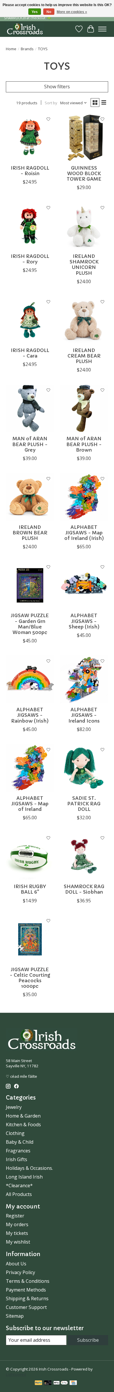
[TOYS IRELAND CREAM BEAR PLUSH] (84, 320)
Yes (35, 12)
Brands (27, 48)
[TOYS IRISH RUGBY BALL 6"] (30, 856)
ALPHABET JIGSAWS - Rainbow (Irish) (30, 715)
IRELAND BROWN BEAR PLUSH (30, 532)
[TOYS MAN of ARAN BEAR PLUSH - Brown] (84, 408)
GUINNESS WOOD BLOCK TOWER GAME (84, 173)
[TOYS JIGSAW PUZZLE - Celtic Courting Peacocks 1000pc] (30, 939)
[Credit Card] (73, 1383)
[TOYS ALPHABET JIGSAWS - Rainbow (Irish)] (30, 679)
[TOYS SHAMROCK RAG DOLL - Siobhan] (84, 856)
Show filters (57, 86)
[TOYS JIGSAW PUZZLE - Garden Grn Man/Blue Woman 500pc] (30, 585)
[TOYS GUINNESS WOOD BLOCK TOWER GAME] (84, 138)
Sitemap (15, 1316)
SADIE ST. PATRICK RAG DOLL (84, 803)
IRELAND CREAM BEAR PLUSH (84, 355)
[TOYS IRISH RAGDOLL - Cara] (30, 320)
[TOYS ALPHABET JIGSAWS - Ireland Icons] (84, 679)
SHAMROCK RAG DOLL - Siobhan (84, 889)
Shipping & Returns (27, 1298)
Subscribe (88, 1340)
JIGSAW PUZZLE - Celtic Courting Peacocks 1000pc (30, 978)
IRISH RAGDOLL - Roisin (30, 170)
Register (15, 1216)
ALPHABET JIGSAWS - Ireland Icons (84, 715)
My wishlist (18, 1242)
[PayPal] (38, 1383)
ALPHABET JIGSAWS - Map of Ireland (30, 803)
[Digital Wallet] (60, 1383)
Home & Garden (23, 1116)
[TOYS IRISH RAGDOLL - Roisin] (30, 138)
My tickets (17, 1233)
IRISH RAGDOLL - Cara (30, 353)
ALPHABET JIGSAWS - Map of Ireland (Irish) (84, 532)
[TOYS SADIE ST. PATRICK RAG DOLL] (84, 768)
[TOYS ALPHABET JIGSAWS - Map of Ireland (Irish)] (84, 497)
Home (11, 48)
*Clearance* (19, 1185)
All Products (19, 1194)
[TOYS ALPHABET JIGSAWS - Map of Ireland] (30, 768)
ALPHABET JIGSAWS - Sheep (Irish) (84, 621)
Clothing (15, 1133)
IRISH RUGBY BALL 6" (30, 889)
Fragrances (18, 1150)
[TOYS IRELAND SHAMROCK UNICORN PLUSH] (84, 226)
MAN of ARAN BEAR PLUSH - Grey (30, 444)
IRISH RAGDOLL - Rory (30, 259)
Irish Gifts (16, 1159)
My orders (17, 1224)
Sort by (51, 102)
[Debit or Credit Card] (48, 1383)
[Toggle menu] (102, 29)
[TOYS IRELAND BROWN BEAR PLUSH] (30, 497)
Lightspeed (16, 1374)
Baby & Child (19, 1142)
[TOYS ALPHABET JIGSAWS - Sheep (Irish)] (84, 585)
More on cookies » (72, 12)
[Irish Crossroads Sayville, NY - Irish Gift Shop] (25, 29)
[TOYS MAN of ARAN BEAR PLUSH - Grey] (30, 408)
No (48, 12)
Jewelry (14, 1107)
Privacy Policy (20, 1272)
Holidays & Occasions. (29, 1168)
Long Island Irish (24, 1177)
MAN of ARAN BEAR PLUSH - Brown (84, 444)
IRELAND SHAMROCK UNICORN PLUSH (84, 264)
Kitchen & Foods (23, 1124)
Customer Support (26, 1307)
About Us (16, 1263)
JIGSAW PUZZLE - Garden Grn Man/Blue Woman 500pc (30, 624)
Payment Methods (26, 1290)
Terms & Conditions (27, 1281)
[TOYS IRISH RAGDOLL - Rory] (30, 226)
